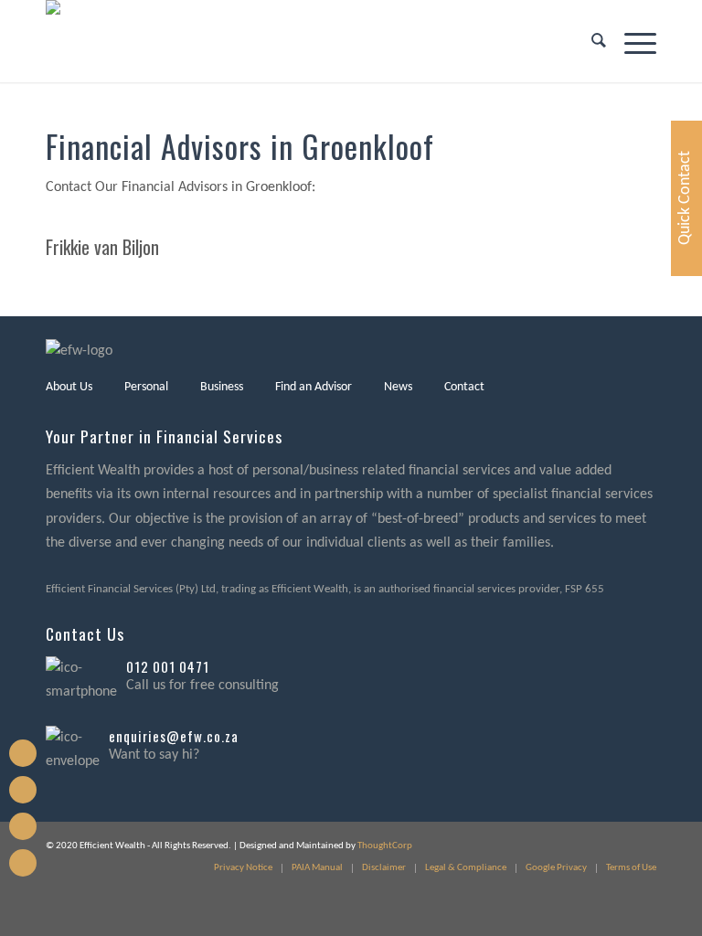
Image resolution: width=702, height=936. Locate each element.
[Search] (589, 41)
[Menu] (631, 41)
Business (221, 387)
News (398, 387)
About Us (69, 387)
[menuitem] (589, 41)
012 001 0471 (167, 666)
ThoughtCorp (384, 846)
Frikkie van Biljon (102, 247)
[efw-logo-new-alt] (100, 41)
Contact (464, 387)
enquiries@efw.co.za (174, 736)
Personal (146, 387)
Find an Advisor (313, 387)
